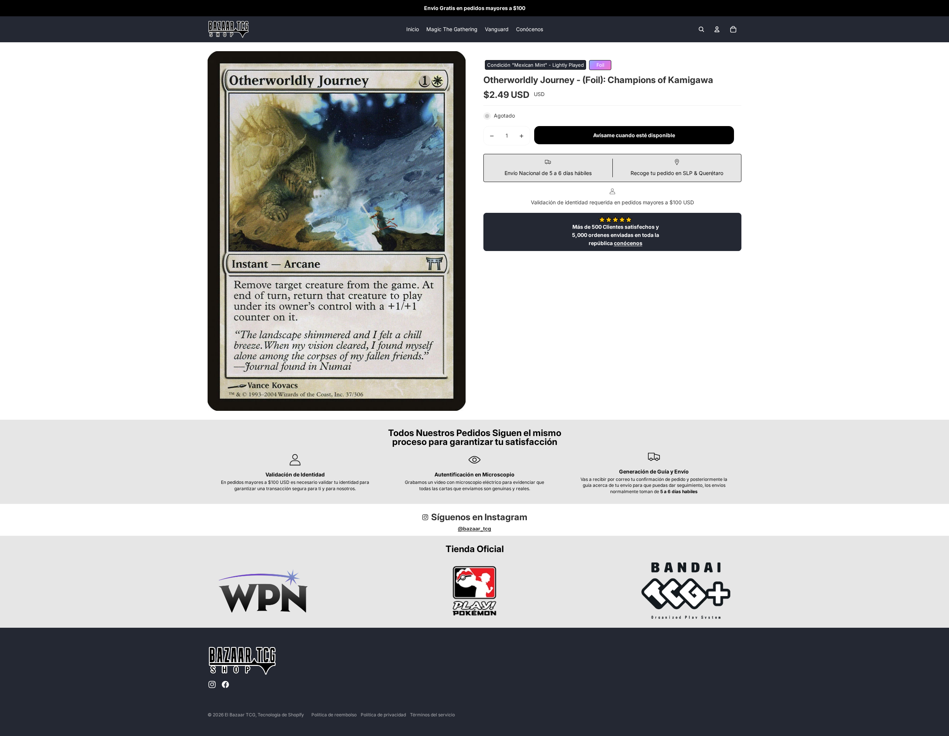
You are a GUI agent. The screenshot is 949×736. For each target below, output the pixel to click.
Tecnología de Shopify (281, 714)
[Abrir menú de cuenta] (717, 29)
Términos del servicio (432, 714)
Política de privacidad (383, 714)
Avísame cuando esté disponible (634, 135)
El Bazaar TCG (240, 714)
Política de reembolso (334, 714)
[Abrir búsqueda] (701, 29)
